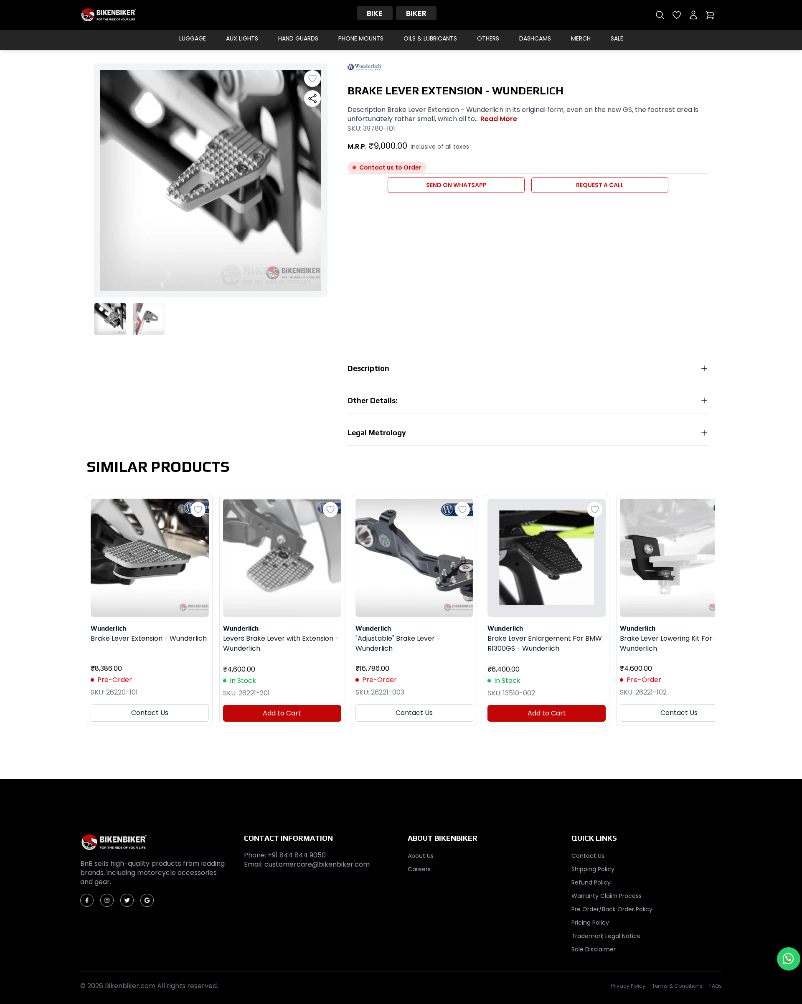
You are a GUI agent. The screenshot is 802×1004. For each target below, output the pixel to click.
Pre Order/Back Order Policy (611, 909)
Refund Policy (591, 882)
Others (488, 38)
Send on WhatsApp (456, 185)
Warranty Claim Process (606, 896)
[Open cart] (710, 15)
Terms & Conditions (677, 986)
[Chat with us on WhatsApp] (788, 959)
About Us (421, 856)
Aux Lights (242, 38)
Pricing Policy (590, 922)
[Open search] (660, 15)
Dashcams (535, 38)
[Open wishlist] (677, 15)
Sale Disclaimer (593, 949)
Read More (498, 119)
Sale (617, 38)
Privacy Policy (628, 986)
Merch (581, 38)
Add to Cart (282, 713)
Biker (416, 13)
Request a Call (600, 185)
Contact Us (149, 713)
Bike (375, 13)
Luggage (192, 38)
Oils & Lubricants (430, 38)
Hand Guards (298, 38)
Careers (419, 869)
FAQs (715, 986)
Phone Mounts (360, 38)
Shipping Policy (592, 869)
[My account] (693, 15)
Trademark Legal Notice (606, 936)
